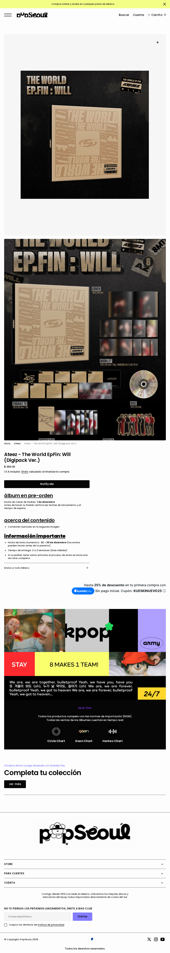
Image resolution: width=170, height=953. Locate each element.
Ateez (17, 443)
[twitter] (149, 939)
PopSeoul (25, 939)
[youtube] (162, 939)
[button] (9, 15)
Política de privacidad (51, 924)
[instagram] (156, 939)
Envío (25, 471)
